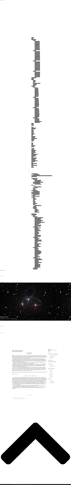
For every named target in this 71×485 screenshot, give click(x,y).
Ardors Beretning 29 (37, 69)
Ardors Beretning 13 (37, 53)
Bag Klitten (34, 189)
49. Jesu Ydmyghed (37, 266)
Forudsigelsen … (33, 152)
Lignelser (32, 79)
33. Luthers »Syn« (37, 250)
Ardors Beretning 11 (37, 51)
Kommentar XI (36, 98)
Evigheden (34, 201)
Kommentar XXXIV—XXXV (38, 121)
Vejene (34, 82)
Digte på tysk (34, 208)
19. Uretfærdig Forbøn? (38, 235)
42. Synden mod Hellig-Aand (38, 259)
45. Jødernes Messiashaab (38, 262)
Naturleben (36, 209)
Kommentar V (36, 91)
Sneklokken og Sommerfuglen (35, 192)
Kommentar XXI (37, 108)
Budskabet (32, 153)
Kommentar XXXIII (37, 120)
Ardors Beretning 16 (37, 56)
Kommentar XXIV (37, 111)
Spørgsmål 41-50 (35, 257)
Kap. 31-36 (34, 71)
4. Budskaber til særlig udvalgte (39, 220)
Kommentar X (36, 96)
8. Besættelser (36, 224)
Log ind (51, 380)
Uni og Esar (34, 85)
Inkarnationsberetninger (34, 154)
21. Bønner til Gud (37, 238)
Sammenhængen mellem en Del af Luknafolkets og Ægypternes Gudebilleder (41, 175)
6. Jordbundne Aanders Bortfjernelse (39, 222)
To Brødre (34, 80)
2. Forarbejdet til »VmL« (38, 218)
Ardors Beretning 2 (37, 42)
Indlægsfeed (52, 381)
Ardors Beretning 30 (37, 70)
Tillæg (32, 166)
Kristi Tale (32, 78)
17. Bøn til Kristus (37, 233)
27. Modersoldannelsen (38, 243)
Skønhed (34, 204)
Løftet (32, 162)
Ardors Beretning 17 (37, 57)
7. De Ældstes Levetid (37, 223)
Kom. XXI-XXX (35, 107)
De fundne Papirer (33, 150)
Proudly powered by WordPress (17, 484)
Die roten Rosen (37, 210)
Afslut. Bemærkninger (34, 165)
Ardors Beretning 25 (37, 65)
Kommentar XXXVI (37, 122)
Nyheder (51, 374)
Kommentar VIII (37, 94)
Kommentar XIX (37, 105)
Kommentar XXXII (37, 119)
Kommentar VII (37, 93)
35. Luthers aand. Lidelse (38, 252)
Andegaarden (33, 137)
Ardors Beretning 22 (37, 62)
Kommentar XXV (37, 112)
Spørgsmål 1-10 (35, 216)
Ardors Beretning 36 (37, 76)
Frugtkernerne (35, 84)
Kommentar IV (36, 90)
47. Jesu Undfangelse (37, 264)
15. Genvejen (36, 231)
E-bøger (51, 358)
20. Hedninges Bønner (38, 236)
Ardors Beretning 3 (37, 43)
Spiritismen (32, 149)
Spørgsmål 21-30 (35, 237)
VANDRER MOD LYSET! (19, 2)
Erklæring (32, 37)
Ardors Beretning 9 (37, 48)
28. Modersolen (37, 244)
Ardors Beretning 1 (37, 41)
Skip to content (2, 0)
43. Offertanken (37, 260)
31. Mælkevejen (37, 248)
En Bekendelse (33, 195)
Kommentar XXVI (37, 113)
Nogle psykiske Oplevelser (33, 147)
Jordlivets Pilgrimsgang (34, 190)
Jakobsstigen (31, 177)
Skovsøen (34, 81)
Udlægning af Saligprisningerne (35, 193)
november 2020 (52, 365)
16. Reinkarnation (37, 232)
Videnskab (51, 376)
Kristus (34, 188)
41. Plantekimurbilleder (38, 258)
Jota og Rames (35, 179)
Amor (32, 135)
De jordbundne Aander (34, 160)
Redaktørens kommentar (36, 174)
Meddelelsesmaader (34, 176)
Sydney (26, 484)
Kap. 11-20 (34, 50)
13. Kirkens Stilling (37, 229)
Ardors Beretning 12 (37, 52)
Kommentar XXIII (37, 110)
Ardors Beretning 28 (37, 68)
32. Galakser (36, 249)
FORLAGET (2, 275)
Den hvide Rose (35, 203)
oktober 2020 (52, 366)
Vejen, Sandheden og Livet (33, 168)
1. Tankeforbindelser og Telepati (39, 217)
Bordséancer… (33, 151)
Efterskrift (32, 124)
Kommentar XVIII (37, 104)
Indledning (32, 148)
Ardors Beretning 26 (37, 66)
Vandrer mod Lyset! (32, 36)
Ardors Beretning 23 (37, 63)
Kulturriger (51, 373)
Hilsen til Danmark (32, 126)
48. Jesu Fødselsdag (37, 265)
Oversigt (32, 123)
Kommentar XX (37, 106)
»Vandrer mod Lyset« (34, 163)
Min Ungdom (33, 133)
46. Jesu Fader (37, 263)
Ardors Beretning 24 (37, 64)
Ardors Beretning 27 (37, 67)
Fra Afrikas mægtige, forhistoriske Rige (38, 182)
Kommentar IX (36, 95)
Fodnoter (32, 125)
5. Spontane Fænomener (38, 221)
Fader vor (32, 140)
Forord (32, 38)
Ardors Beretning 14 (37, 54)
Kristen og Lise (33, 136)
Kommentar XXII (37, 109)
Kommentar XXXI (37, 118)
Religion (51, 375)
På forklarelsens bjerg (33, 169)
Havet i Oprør (35, 207)
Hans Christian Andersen (53, 355)
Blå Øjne (34, 202)
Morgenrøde (34, 206)
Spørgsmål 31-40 (35, 247)
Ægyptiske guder (52, 356)
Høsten (32, 132)
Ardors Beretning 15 (37, 55)
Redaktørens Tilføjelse (38, 181)
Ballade (32, 134)
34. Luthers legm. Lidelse (38, 251)
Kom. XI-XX (34, 97)
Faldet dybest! (33, 161)
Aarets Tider (33, 139)
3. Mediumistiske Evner (38, 219)
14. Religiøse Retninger (38, 230)
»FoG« (32, 164)
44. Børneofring (37, 261)
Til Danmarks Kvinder (34, 138)
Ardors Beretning (33, 39)
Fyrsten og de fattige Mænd (36, 83)
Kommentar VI (36, 92)
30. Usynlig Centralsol (38, 246)
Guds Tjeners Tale (33, 77)
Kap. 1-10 (34, 40)
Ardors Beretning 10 (37, 49)
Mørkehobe (51, 357)
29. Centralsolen (37, 245)
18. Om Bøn (36, 234)
